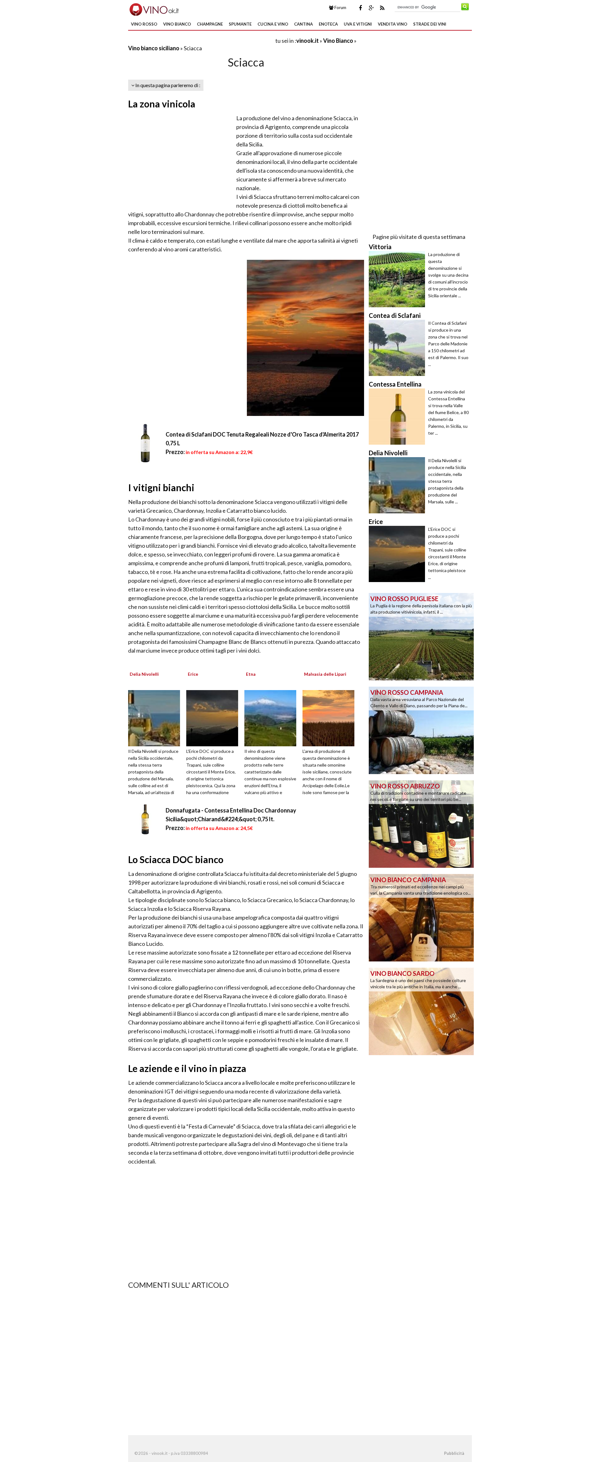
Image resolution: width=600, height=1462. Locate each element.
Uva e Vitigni (358, 24)
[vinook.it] (153, 8)
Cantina (303, 24)
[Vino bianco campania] (421, 917)
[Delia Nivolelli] (156, 717)
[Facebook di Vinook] (360, 7)
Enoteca (328, 24)
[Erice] (214, 717)
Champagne (210, 24)
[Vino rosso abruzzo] (421, 823)
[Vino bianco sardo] (421, 1010)
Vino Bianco (177, 24)
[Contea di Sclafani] (398, 348)
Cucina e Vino (273, 24)
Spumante (240, 24)
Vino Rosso (144, 24)
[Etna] (272, 717)
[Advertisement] (201, 40)
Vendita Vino (392, 24)
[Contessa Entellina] (398, 416)
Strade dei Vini (429, 24)
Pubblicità (454, 1453)
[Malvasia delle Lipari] (330, 717)
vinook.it (307, 40)
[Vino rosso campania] (421, 729)
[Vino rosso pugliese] (421, 636)
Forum (339, 7)
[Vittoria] (398, 279)
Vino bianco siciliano (153, 48)
